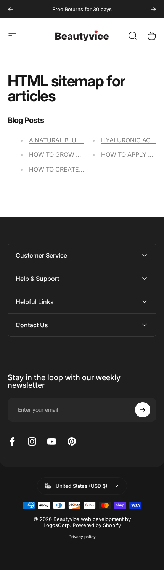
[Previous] (10, 9)
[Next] (153, 9)
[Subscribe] (142, 409)
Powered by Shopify (97, 525)
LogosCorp (56, 525)
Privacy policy (82, 536)
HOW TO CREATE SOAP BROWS (74, 169)
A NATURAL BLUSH (57, 140)
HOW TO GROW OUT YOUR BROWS (80, 154)
